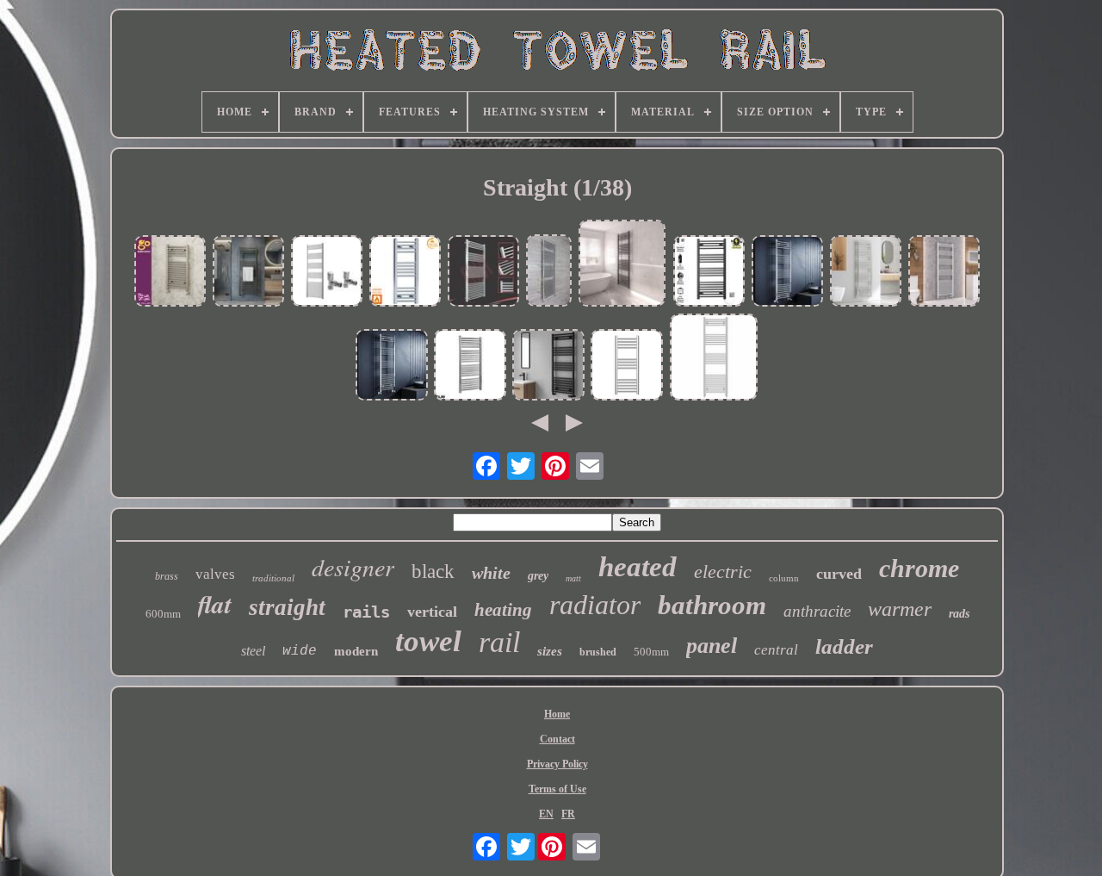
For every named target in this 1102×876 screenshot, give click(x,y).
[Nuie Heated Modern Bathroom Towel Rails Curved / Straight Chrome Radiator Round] (470, 366)
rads (959, 613)
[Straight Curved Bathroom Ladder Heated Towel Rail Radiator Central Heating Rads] (622, 265)
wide (299, 651)
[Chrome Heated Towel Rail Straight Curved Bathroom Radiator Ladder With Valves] (327, 272)
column (784, 578)
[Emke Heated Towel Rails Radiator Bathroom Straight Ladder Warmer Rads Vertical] (866, 272)
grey (538, 575)
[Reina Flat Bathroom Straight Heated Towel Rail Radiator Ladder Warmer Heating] (548, 366)
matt (573, 578)
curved (839, 573)
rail (499, 642)
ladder (844, 646)
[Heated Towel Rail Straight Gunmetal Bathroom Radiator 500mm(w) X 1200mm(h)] (249, 272)
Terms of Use (557, 789)
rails (366, 611)
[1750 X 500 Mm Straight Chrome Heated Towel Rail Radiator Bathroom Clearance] (548, 272)
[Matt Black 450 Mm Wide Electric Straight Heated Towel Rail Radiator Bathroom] (709, 272)
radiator (595, 604)
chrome (919, 568)
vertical (432, 611)
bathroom (712, 605)
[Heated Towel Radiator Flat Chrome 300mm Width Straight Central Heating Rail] (405, 272)
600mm (163, 613)
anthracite (817, 611)
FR (568, 814)
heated (637, 566)
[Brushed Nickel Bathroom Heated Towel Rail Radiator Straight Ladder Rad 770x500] (170, 272)
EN (546, 814)
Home (557, 714)
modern (356, 651)
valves (215, 574)
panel (711, 645)
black (433, 571)
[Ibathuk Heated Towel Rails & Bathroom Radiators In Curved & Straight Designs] (627, 366)
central (776, 650)
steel (253, 650)
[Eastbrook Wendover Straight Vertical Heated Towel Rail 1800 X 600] (944, 272)
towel (428, 641)
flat (215, 604)
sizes (549, 651)
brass (166, 576)
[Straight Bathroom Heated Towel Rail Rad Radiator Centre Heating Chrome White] (713, 359)
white (491, 572)
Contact (557, 739)
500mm (651, 651)
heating (503, 610)
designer (353, 566)
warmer (900, 609)
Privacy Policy (557, 764)
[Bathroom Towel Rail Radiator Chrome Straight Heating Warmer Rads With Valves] (788, 272)
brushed (597, 652)
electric (723, 571)
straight (287, 607)
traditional (273, 578)
